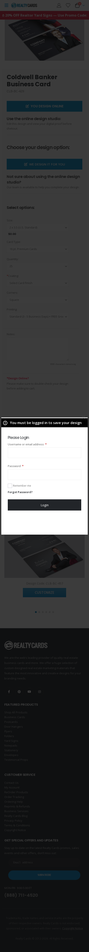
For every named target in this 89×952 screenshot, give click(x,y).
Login (45, 505)
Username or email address (33, 444)
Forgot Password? (20, 492)
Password (21, 466)
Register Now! (44, 522)
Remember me (22, 486)
